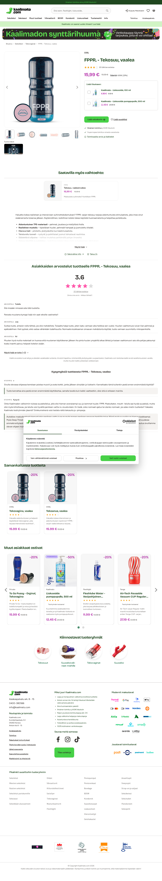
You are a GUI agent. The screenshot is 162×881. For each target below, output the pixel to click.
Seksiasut (22, 18)
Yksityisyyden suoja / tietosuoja (22, 745)
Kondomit (70, 18)
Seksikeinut (127, 793)
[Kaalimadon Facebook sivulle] (58, 739)
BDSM (60, 18)
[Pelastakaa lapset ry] (37, 847)
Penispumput (90, 778)
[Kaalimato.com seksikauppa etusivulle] (27, 11)
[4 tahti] (94, 67)
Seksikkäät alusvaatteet (19, 803)
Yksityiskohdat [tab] (81, 430)
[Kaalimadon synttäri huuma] (81, 34)
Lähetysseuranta (16, 749)
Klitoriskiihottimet (55, 788)
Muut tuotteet (35, 18)
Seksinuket (126, 798)
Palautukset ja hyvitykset (19, 740)
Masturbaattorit (54, 803)
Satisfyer (51, 793)
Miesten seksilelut (17, 783)
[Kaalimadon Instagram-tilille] (67, 739)
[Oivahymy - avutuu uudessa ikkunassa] (104, 847)
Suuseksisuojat (90, 803)
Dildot (49, 778)
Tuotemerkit (96, 18)
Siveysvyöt (126, 783)
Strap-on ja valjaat (130, 788)
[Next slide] (156, 590)
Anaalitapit (127, 778)
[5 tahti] (97, 67)
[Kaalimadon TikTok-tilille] (77, 739)
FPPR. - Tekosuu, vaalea (109, 60)
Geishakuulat (90, 819)
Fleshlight (51, 809)
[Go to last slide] (6, 590)
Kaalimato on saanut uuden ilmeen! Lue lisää (81, 24)
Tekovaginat (52, 798)
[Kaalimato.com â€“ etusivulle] (18, 693)
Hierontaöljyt (90, 814)
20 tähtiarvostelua (106, 67)
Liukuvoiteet (82, 18)
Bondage (88, 788)
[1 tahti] (85, 67)
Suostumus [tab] (42, 430)
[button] (107, 11)
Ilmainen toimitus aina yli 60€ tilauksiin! (81, 2)
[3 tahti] (91, 67)
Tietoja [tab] (119, 430)
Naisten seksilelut (17, 788)
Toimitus (134, 18)
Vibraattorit (50, 18)
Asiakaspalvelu (148, 18)
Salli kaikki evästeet (118, 458)
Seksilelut (11, 18)
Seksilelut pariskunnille (19, 793)
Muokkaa (79, 458)
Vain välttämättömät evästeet (44, 458)
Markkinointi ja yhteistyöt (19, 759)
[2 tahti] (88, 67)
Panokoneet (127, 803)
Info (106, 18)
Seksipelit (126, 809)
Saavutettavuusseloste (18, 754)
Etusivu (9, 44)
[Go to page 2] (83, 627)
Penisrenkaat (90, 783)
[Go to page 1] (78, 627)
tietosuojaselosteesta (45, 449)
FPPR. (86, 53)
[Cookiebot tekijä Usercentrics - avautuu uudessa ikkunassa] (124, 422)
